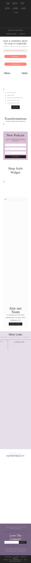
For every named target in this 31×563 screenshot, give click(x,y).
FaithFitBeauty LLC (15, 21)
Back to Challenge (15, 60)
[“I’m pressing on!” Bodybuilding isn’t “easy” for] (15, 502)
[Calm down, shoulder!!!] (15, 521)
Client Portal (4, 337)
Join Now (15, 107)
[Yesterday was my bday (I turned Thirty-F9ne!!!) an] (15, 472)
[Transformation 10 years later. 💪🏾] (15, 487)
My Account (25, 337)
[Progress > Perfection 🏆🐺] (15, 493)
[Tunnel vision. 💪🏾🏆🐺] (15, 490)
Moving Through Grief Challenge (13, 50)
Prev (6, 73)
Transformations (14, 337)
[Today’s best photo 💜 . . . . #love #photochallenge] (15, 515)
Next (24, 73)
